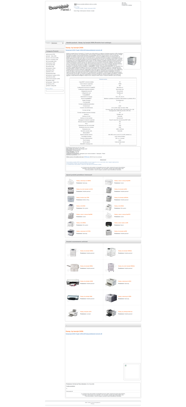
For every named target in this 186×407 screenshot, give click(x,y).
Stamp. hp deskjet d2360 (86, 281)
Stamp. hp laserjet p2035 (120, 231)
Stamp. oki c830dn (81, 222)
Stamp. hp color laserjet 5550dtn (126, 266)
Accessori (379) (51, 54)
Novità (88, 10)
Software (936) (50, 80)
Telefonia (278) (50, 83)
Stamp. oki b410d (80, 205)
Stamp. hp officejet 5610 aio (125, 311)
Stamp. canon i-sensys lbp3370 (122, 214)
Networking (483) (51, 73)
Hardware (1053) (51, 68)
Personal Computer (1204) (53, 78)
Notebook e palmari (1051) (53, 75)
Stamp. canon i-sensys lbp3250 (122, 180)
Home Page (76, 7)
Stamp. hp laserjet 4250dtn (125, 250)
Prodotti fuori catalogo (127, 5)
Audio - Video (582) (51, 56)
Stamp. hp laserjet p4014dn (121, 197)
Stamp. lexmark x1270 (85, 311)
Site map (124, 2)
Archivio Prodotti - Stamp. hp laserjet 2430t (86, 8)
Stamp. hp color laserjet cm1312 (84, 189)
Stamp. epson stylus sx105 (121, 222)
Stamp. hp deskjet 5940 (86, 296)
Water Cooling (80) (51, 85)
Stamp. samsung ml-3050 (124, 296)
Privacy (92, 403)
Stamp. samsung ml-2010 (124, 281)
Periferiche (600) (51, 77)
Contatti (92, 10)
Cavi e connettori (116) (52, 59)
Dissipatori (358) (51, 63)
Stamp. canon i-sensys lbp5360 (84, 214)
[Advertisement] (93, 25)
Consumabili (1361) (51, 61)
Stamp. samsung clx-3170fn (83, 231)
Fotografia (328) (51, 64)
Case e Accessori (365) (53, 57)
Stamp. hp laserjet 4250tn (86, 250)
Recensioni (124, 4)
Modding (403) (50, 70)
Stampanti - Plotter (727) (53, 82)
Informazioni (83, 10)
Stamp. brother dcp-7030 (82, 197)
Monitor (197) (50, 71)
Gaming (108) (50, 66)
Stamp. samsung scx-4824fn (83, 180)
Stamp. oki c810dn (119, 205)
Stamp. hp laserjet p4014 (120, 189)
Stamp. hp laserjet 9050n (86, 266)
